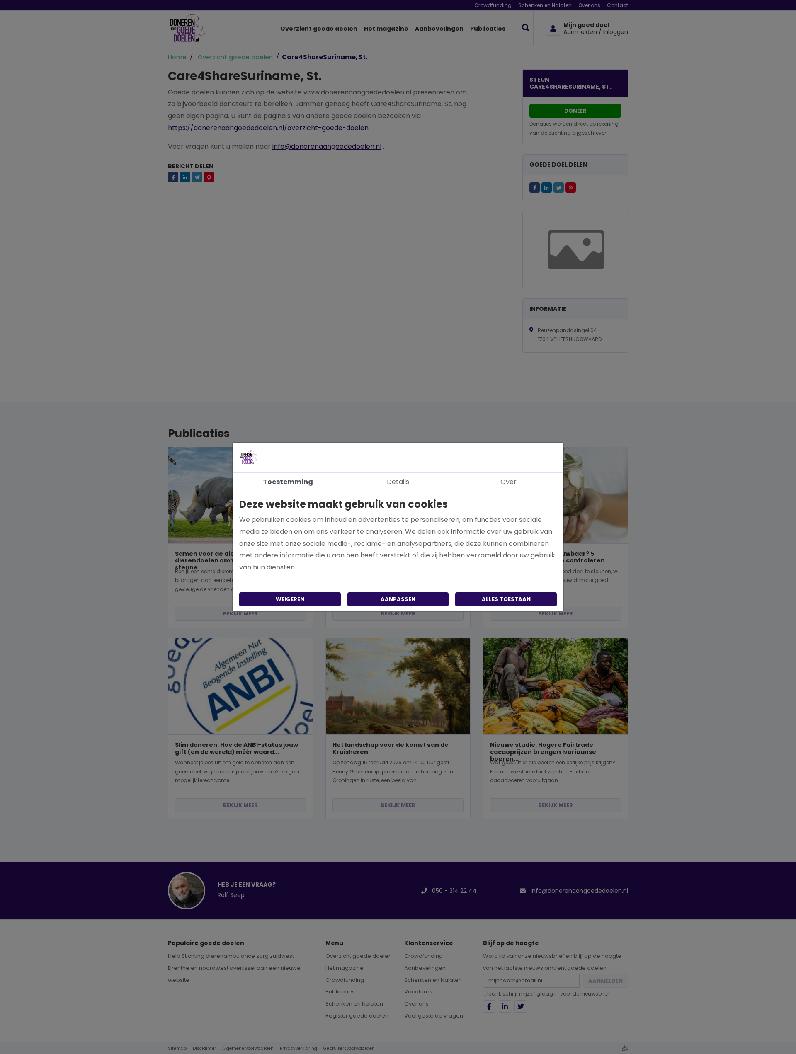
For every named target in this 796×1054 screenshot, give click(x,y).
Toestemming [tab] (288, 482)
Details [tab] (398, 482)
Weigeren (290, 599)
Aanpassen (398, 599)
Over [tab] (508, 482)
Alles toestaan (506, 599)
